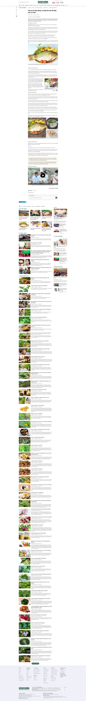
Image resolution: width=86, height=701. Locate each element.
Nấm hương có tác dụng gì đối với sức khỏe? (40, 429)
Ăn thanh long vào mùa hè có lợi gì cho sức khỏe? (41, 517)
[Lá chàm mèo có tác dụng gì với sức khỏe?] (24, 633)
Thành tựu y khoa (21, 676)
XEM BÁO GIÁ (51, 693)
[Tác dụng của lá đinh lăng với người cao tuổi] (24, 367)
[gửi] (56, 197)
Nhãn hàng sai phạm (63, 670)
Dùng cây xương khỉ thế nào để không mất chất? (41, 574)
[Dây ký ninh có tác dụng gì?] (24, 416)
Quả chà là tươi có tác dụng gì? (37, 405)
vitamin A (46, 37)
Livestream (27, 673)
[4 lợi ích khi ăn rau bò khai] (24, 448)
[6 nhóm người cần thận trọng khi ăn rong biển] (24, 601)
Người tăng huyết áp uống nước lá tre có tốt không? (40, 582)
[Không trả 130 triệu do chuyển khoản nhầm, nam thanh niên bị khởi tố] (24, 270)
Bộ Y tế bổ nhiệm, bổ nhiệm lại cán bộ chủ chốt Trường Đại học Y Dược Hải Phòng (63, 230)
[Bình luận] (16, 16)
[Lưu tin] (16, 14)
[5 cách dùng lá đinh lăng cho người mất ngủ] (24, 351)
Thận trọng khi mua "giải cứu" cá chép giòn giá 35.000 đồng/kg (23, 218)
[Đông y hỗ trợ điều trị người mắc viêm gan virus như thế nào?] (24, 383)
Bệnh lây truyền (53, 680)
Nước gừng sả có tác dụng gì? (37, 492)
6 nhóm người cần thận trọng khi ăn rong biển (40, 598)
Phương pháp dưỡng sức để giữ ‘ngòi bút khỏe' (41, 509)
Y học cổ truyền (41, 5)
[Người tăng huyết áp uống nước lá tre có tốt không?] (24, 584)
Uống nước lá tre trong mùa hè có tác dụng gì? (40, 655)
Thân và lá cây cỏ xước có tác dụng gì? (39, 285)
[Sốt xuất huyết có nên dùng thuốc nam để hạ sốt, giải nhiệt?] (24, 304)
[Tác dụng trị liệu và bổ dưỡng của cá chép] (47, 213)
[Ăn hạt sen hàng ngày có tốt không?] (24, 561)
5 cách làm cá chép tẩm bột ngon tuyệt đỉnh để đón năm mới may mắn (46, 229)
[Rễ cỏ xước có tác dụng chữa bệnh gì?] (24, 320)
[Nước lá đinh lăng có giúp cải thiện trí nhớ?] (24, 400)
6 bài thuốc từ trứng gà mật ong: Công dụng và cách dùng (41, 294)
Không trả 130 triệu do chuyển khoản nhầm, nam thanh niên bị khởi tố (41, 268)
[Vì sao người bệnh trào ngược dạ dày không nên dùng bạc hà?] (24, 503)
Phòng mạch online (57, 5)
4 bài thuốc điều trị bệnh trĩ (36, 461)
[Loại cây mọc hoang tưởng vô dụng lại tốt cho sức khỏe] (24, 650)
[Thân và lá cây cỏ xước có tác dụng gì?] (24, 288)
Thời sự (23, 5)
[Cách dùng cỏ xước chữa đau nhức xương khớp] (24, 312)
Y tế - (60, 227)
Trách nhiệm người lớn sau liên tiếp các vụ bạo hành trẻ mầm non (63, 289)
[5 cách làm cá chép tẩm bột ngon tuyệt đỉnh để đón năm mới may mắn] (47, 224)
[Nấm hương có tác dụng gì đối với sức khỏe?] (24, 432)
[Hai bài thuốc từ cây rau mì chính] (24, 569)
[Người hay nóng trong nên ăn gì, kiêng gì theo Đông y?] (24, 543)
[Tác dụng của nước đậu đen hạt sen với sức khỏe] (24, 487)
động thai (43, 206)
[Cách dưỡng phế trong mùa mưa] (24, 359)
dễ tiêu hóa (45, 95)
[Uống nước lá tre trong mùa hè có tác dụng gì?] (24, 658)
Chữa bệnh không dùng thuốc (53, 7)
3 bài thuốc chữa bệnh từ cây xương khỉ (39, 590)
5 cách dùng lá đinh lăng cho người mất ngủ (40, 348)
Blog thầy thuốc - (56, 279)
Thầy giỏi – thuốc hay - (34, 280)
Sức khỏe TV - (33, 237)
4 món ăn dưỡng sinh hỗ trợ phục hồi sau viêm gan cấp (40, 326)
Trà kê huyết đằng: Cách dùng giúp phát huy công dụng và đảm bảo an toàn (41, 607)
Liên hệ (65, 689)
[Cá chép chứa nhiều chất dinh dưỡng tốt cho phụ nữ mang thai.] (43, 54)
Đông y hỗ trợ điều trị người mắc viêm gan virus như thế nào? (41, 382)
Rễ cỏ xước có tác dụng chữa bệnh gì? (39, 317)
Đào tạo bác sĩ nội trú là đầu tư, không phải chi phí (63, 284)
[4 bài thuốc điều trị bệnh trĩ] (24, 463)
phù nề (32, 29)
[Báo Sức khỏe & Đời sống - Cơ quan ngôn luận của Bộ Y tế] (43, 2)
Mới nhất (34, 190)
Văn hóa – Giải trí (62, 674)
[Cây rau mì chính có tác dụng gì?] (24, 625)
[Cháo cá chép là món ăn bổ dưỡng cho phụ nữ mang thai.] (43, 128)
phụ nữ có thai (28, 206)
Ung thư (44, 677)
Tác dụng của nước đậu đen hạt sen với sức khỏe (41, 484)
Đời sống (61, 676)
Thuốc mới (27, 678)
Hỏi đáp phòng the (53, 677)
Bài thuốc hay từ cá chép (49, 88)
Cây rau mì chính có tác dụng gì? (38, 622)
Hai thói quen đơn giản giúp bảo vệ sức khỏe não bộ (60, 247)
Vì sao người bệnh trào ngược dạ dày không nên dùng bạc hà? (41, 501)
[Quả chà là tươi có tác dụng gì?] (24, 408)
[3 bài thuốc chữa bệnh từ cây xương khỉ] (24, 593)
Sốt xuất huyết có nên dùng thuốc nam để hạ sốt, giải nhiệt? (41, 302)
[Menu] (65, 5)
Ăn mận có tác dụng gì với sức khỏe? (38, 614)
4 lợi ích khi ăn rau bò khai (36, 445)
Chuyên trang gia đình (63, 675)
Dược (37, 5)
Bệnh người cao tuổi (46, 669)
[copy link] (16, 11)
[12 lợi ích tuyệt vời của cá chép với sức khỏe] (35, 224)
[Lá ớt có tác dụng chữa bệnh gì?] (24, 440)
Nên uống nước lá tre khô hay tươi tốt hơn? (40, 476)
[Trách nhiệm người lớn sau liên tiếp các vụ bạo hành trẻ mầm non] (56, 289)
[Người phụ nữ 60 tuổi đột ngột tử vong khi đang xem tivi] (24, 237)
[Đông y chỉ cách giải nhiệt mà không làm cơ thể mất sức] (24, 641)
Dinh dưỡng (48, 5)
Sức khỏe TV (31, 5)
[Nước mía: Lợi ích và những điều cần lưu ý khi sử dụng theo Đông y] (24, 456)
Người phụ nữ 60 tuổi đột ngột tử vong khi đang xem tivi (41, 235)
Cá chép (29, 24)
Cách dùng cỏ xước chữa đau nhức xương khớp (41, 309)
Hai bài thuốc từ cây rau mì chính (38, 566)
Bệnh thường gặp (45, 670)
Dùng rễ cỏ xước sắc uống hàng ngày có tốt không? (40, 278)
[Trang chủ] (19, 5)
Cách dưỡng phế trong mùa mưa (38, 356)
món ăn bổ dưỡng (38, 206)
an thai (33, 206)
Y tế (21, 5)
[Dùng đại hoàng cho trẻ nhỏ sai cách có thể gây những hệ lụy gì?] (24, 375)
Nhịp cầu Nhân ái (62, 673)
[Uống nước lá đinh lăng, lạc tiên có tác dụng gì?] (24, 553)
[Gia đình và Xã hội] (53, 3)
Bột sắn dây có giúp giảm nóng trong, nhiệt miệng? (40, 260)
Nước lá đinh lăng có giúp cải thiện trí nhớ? (40, 397)
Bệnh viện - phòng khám (38, 7)
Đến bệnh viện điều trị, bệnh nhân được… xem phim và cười (63, 225)
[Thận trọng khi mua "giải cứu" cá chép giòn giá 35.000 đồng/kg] (24, 213)
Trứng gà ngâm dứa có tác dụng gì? (38, 533)
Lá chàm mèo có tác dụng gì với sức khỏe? (40, 630)
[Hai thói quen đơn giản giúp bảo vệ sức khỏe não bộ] (60, 242)
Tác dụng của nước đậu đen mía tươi (38, 389)
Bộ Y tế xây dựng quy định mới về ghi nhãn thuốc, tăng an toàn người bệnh (60, 218)
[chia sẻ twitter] (16, 10)
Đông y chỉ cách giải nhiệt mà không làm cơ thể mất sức (41, 639)
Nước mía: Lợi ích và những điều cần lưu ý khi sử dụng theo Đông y (41, 454)
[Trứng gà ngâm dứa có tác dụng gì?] (24, 536)
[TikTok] (63, 687)
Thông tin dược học (28, 677)
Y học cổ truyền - (33, 254)
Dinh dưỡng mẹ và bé (54, 669)
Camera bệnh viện (21, 680)
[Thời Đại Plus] (62, 2)
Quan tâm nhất (30, 190)
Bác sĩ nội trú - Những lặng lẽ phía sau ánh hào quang (60, 277)
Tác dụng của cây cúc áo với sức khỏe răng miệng (41, 421)
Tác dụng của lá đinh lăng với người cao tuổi (40, 364)
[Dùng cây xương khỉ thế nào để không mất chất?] (24, 577)
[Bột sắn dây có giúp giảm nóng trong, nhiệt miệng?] (24, 262)
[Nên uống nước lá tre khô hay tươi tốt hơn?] (24, 479)
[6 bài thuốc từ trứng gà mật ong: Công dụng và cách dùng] (24, 296)
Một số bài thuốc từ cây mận (37, 524)
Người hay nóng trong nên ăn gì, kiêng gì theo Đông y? (40, 542)
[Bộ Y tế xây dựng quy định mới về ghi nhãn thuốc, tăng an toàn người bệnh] (60, 213)
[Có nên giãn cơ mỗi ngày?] (24, 245)
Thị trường (62, 5)
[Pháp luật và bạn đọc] (57, 3)
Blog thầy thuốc (58, 266)
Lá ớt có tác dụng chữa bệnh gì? (37, 437)
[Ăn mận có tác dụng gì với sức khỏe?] (24, 617)
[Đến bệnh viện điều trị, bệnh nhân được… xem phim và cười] (56, 225)
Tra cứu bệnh (27, 5)
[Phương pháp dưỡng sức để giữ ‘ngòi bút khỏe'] (24, 512)
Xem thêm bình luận (31, 192)
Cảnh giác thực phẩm (54, 673)
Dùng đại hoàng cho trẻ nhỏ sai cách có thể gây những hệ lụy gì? (41, 373)
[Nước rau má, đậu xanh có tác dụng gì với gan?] (24, 335)
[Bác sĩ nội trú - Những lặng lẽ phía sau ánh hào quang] (60, 272)
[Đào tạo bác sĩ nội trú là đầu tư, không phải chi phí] (56, 284)
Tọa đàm (27, 670)
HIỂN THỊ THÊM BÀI (35, 663)
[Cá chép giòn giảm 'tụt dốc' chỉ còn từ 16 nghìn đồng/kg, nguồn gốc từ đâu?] (35, 213)
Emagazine (35, 677)
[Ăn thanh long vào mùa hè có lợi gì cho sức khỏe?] (24, 519)
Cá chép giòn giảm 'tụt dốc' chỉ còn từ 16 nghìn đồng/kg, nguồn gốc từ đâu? (35, 218)
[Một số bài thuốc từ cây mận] (24, 527)
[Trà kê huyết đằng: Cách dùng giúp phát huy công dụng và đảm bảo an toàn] (24, 609)
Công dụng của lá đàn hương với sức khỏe (40, 340)
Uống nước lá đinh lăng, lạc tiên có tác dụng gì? (41, 550)
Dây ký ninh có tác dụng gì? (37, 413)
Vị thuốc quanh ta (45, 7)
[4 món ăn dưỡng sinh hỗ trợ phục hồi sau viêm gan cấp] (24, 328)
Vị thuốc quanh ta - (34, 262)
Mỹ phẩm (44, 680)
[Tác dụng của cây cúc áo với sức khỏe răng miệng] (24, 424)
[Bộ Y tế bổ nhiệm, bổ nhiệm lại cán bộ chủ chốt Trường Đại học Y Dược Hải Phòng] (56, 230)
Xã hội (19, 669)
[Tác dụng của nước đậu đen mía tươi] (24, 392)
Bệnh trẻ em (45, 674)
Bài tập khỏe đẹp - (34, 244)
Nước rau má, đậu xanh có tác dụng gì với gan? (41, 333)
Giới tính (45, 5)
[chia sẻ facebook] (16, 7)
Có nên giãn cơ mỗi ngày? (36, 242)
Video (34, 678)
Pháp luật (20, 670)
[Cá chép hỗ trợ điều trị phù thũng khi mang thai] (24, 224)
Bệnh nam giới (45, 673)
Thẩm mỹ (44, 681)
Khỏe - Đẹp (52, 5)
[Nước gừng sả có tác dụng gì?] (24, 495)
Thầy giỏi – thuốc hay (31, 7)
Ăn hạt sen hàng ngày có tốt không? (38, 558)
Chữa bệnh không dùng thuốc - (58, 248)
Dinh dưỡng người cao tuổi (54, 670)
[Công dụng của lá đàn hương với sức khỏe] (24, 343)
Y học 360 (35, 5)
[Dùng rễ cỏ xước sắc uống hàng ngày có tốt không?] (24, 280)
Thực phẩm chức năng (54, 674)
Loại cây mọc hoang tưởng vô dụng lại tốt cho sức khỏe (41, 648)
